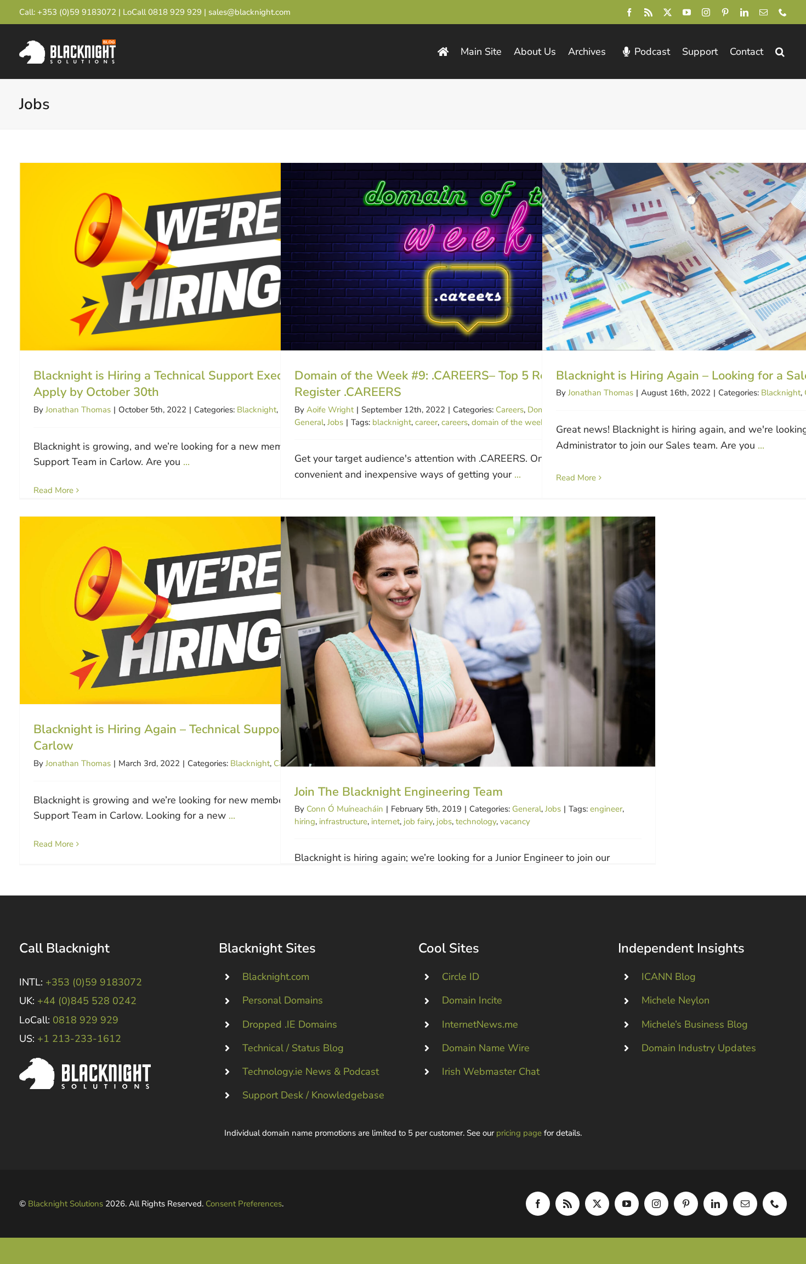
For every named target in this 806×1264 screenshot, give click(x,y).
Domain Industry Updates (699, 1048)
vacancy (515, 821)
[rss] (648, 12)
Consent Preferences (244, 1203)
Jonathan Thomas (78, 409)
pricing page (519, 1132)
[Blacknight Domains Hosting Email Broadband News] (67, 44)
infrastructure (343, 821)
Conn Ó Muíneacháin (344, 808)
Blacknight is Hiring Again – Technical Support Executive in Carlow (207, 610)
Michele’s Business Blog (695, 1024)
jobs (444, 821)
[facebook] (629, 12)
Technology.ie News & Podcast (310, 1071)
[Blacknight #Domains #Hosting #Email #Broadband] (85, 1062)
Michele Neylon (675, 1000)
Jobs (335, 422)
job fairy (418, 821)
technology (476, 821)
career (426, 422)
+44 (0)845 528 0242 (87, 1000)
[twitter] (667, 12)
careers (454, 422)
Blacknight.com (275, 976)
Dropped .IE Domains (289, 1024)
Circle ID (460, 976)
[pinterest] (725, 12)
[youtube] (687, 12)
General (308, 422)
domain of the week (508, 422)
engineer (606, 808)
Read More (53, 490)
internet (385, 821)
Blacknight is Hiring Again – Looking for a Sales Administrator (729, 256)
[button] (780, 52)
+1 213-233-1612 (79, 1038)
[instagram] (706, 12)
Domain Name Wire (486, 1048)
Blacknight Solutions (65, 1203)
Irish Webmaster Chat (491, 1071)
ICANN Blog (669, 976)
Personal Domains (282, 1000)
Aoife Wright (330, 409)
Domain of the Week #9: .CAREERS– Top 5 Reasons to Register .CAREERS (468, 256)
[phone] (783, 12)
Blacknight (256, 409)
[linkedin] (744, 12)
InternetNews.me (480, 1024)
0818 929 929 (175, 12)
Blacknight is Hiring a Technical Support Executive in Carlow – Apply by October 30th (207, 256)
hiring (304, 821)
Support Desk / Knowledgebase (313, 1095)
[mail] (763, 12)
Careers (510, 409)
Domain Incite (472, 1000)
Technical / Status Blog (293, 1048)
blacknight (391, 422)
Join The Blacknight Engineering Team (468, 641)
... (186, 461)
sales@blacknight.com (249, 12)
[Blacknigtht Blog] (443, 52)
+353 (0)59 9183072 (76, 12)
